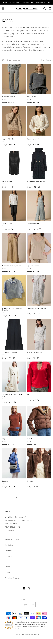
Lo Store (8, 551)
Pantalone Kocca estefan (10, 352)
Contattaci (9, 556)
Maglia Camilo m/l (33, 139)
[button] (3, 8)
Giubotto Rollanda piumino (36, 181)
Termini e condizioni (13, 539)
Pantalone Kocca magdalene (11, 266)
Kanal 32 (22, 634)
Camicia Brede (7, 223)
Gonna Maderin (7, 181)
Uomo (7, 572)
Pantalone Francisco (9, 97)
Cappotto (30, 481)
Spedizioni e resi (11, 545)
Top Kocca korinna (33, 266)
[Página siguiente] (36, 497)
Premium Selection (12, 578)
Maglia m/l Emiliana (8, 139)
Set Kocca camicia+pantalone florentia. (12, 309)
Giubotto (30, 439)
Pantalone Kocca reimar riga (36, 308)
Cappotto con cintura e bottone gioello (12, 395)
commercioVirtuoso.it (21, 624)
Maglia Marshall (32, 97)
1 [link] (16, 497)
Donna (7, 567)
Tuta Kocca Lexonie (33, 223)
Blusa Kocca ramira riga (35, 352)
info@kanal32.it (11, 530)
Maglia (29, 394)
